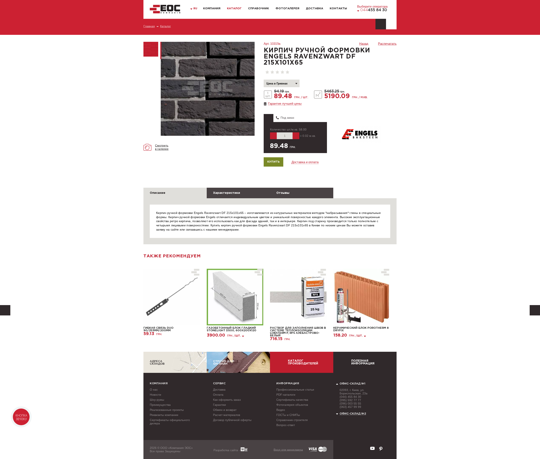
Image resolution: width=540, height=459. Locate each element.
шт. (238, 336)
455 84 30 (373, 10)
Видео (280, 409)
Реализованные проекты (167, 409)
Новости (155, 394)
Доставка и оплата (305, 162)
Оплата (218, 394)
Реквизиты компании (164, 415)
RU (195, 8)
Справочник (258, 8)
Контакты (338, 8)
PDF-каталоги (285, 394)
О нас (154, 389)
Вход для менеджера (288, 449)
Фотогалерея (287, 8)
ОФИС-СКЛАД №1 (352, 384)
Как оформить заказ (227, 399)
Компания (211, 8)
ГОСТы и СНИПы (288, 415)
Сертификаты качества (292, 399)
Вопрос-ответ (285, 425)
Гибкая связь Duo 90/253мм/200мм (158, 329)
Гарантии (219, 404)
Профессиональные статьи (295, 389)
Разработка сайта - (227, 450)
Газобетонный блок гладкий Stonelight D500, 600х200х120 (231, 329)
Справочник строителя (292, 420)
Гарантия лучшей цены (285, 103)
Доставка (314, 8)
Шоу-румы (157, 399)
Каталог (234, 8)
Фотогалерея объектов (292, 404)
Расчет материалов (226, 415)
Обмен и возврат (224, 409)
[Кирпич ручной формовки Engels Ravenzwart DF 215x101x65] (208, 89)
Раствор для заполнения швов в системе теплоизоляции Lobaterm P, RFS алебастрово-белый (298, 332)
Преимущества (160, 404)
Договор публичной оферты (232, 420)
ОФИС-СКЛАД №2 (353, 414)
